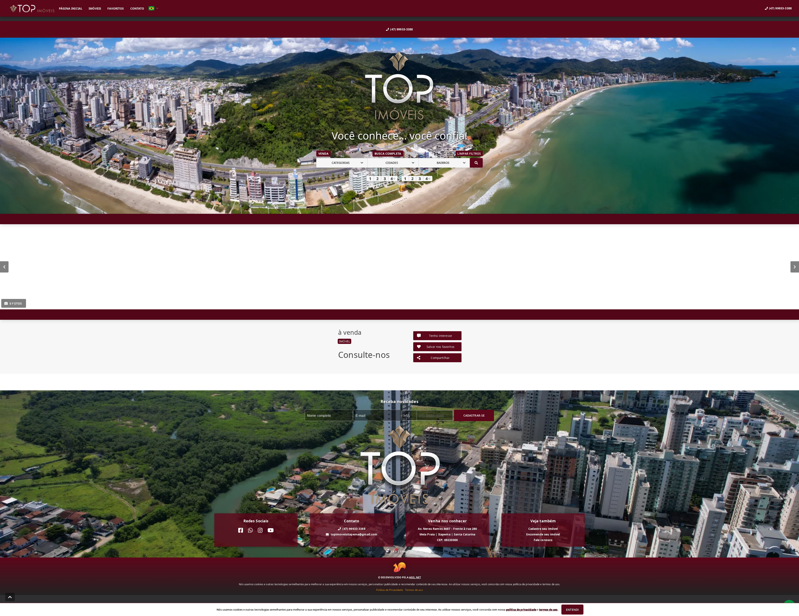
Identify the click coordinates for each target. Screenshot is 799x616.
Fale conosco (543, 540)
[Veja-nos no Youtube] (271, 530)
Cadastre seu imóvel (543, 529)
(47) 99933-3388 (401, 29)
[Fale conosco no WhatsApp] (250, 530)
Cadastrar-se (474, 415)
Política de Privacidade (389, 590)
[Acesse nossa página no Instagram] (260, 530)
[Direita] (794, 266)
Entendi (572, 610)
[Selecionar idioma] (153, 8)
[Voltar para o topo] (10, 597)
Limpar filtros (469, 154)
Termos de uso (414, 590)
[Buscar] (476, 163)
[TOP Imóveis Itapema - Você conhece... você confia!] (399, 86)
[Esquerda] (4, 266)
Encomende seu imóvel (543, 534)
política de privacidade (521, 609)
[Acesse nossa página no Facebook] (240, 530)
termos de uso (548, 609)
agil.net (415, 577)
